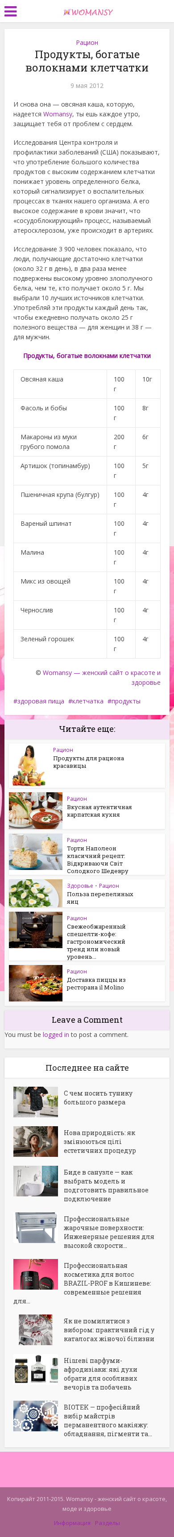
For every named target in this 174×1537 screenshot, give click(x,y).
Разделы (107, 1523)
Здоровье (80, 886)
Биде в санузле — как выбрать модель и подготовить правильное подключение (106, 1185)
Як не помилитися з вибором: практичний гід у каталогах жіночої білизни (109, 1330)
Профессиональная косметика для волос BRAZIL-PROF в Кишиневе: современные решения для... (82, 1283)
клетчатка (88, 701)
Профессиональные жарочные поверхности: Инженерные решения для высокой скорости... (109, 1232)
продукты (126, 701)
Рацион (87, 42)
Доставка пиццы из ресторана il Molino (96, 983)
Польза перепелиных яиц (100, 898)
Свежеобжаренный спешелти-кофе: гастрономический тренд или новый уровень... (96, 941)
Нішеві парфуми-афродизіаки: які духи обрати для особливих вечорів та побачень (100, 1373)
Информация (72, 1523)
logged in (56, 1034)
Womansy (57, 114)
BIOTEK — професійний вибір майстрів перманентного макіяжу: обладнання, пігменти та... (108, 1420)
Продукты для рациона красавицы (88, 762)
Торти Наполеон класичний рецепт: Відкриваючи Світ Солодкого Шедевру (97, 859)
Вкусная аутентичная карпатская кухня (99, 810)
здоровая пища (40, 701)
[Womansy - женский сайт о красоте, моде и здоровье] (87, 10)
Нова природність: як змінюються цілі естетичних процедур (100, 1141)
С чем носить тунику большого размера (98, 1097)
